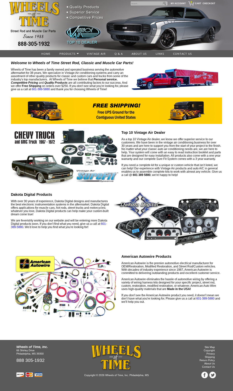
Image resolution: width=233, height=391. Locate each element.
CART (198, 3)
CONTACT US (182, 53)
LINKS (160, 53)
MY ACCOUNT (178, 3)
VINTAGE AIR (96, 53)
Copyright (209, 350)
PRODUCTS (67, 53)
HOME (45, 53)
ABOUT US (139, 53)
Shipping (210, 356)
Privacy (210, 353)
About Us (209, 363)
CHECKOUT (209, 3)
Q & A (118, 53)
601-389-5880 (205, 298)
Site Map (210, 347)
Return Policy (207, 360)
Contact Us (208, 366)
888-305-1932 (34, 43)
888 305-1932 (30, 360)
